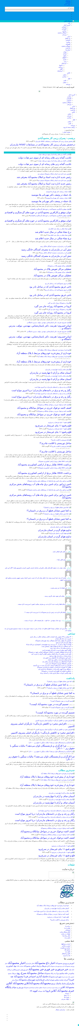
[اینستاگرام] (5, 1016)
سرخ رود (21, 973)
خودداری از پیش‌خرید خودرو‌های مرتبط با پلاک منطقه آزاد (43, 353)
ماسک (63, 984)
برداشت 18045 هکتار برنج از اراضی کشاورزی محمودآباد (44, 464)
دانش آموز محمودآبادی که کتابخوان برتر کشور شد (57, 658)
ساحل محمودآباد (35, 973)
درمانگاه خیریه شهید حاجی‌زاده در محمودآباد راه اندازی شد (54, 669)
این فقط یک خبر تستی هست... (60, 588)
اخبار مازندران (30, 963)
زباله (55, 973)
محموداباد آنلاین (67, 987)
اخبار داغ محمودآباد (45, 963)
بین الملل (67, 38)
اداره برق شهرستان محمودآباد (57, 966)
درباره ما (67, 926)
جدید (69, 152)
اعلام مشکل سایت (65, 932)
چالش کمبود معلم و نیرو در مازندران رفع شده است (56, 650)
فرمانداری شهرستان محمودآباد (31, 980)
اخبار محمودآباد (16, 962)
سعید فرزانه (65, 977)
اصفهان (64, 57)
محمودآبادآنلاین (32, 983)
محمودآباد (45, 983)
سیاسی (64, 31)
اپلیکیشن (67, 3)
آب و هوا (66, 995)
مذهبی (64, 74)
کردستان (64, 63)
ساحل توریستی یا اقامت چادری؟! (55, 443)
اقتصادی (64, 29)
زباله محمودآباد (49, 973)
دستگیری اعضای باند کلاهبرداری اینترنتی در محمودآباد (56, 671)
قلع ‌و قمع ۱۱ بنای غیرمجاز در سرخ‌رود (53, 425)
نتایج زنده (67, 951)
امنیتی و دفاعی (66, 946)
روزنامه (68, 84)
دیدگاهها (65, 152)
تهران (64, 52)
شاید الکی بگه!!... (63, 560)
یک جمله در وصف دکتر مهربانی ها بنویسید (51, 195)
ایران (68, 36)
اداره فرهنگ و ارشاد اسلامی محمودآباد (37, 966)
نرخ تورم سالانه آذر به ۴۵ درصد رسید (60, 648)
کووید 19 (34, 991)
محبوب (73, 152)
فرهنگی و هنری (62, 32)
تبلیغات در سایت (65, 934)
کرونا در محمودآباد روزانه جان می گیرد (52, 306)
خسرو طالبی (16, 969)
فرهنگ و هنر (15, 980)
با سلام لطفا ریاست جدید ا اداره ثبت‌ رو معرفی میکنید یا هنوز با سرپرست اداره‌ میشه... (44, 604)
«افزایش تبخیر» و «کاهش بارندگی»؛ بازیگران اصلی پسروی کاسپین (43, 732)
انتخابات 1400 (20, 966)
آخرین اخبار (67, 25)
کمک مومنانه (41, 991)
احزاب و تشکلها (65, 944)
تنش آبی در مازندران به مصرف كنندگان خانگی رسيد (46, 249)
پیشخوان (68, 1)
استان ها (68, 50)
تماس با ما (67, 4)
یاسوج (61, 65)
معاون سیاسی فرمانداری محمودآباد (33, 987)
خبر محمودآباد (36, 969)
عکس (68, 73)
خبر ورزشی (24, 970)
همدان (64, 53)
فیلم (69, 78)
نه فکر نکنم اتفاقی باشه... (61, 551)
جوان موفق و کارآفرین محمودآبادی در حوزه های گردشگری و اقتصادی (38, 212)
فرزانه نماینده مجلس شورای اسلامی (56, 980)
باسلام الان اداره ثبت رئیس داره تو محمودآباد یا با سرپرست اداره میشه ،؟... (47, 612)
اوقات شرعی (65, 999)
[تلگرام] (5, 1018)
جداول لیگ (67, 950)
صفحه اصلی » (66, 132)
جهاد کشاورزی (11, 966)
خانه (69, 23)
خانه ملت (71, 969)
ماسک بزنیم (56, 983)
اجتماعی (64, 27)
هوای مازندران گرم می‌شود (63, 642)
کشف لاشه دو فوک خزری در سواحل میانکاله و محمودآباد (44, 408)
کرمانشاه (60, 71)
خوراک (67, 993)
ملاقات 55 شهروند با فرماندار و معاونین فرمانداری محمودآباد (54, 667)
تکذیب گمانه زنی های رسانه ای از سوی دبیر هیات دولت (44, 157)
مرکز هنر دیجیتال (61, 1009)
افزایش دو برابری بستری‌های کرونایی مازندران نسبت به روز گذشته (52, 665)
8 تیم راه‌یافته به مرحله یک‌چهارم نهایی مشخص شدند (56, 646)
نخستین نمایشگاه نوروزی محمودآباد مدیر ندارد (58, 663)
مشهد (64, 55)
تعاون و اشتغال (66, 953)
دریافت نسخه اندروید (69, 127)
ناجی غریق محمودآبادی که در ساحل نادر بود (50, 287)
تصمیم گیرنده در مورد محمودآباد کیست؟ (49, 704)
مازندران (70, 983)
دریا (58, 973)
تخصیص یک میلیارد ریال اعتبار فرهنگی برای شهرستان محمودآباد (53, 640)
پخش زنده (67, 937)
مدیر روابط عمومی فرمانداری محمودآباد (51, 987)
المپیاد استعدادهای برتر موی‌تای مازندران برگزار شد (56, 661)
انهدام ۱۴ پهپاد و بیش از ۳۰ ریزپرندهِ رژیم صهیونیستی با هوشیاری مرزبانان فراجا (48, 644)
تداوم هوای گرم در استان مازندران (54, 530)
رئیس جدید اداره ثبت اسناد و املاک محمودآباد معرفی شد (44, 177)
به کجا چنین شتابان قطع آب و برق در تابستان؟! (49, 510)
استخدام (68, 930)
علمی (64, 80)
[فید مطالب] (5, 1020)
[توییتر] (5, 1014)
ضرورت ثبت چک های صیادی (63, 638)
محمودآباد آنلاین (15, 983)
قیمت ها (66, 997)
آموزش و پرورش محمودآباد (65, 963)
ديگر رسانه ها (66, 936)
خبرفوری (59, 969)
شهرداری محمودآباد (54, 977)
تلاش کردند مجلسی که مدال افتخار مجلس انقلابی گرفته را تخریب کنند (51, 654)
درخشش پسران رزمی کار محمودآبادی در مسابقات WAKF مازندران (42, 144)
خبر (66, 969)
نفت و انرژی (66, 955)
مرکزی (61, 67)
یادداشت (68, 48)
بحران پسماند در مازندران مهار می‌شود (60, 656)
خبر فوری (49, 969)
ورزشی (64, 34)
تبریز (65, 61)
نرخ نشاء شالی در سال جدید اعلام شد (53, 232)
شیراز (64, 59)
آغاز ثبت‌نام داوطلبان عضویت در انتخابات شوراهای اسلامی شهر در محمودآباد (49, 652)
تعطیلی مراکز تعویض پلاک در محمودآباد (52, 269)
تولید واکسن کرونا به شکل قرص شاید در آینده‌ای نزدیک (55, 673)
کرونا (48, 991)
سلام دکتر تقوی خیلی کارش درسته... (57, 596)
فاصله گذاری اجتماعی (38, 976)
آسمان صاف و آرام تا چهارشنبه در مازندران (50, 373)
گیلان (61, 69)
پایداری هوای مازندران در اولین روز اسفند (59, 659)
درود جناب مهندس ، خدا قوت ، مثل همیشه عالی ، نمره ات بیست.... (47, 620)
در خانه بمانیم (65, 973)
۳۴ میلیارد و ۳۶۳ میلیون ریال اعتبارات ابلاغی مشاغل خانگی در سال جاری (50, 637)
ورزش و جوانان (17, 987)
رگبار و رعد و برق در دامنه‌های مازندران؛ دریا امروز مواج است (41, 390)
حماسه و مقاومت (65, 948)
